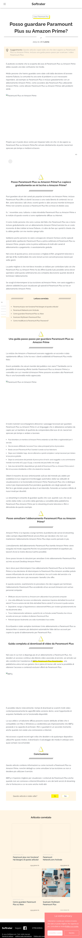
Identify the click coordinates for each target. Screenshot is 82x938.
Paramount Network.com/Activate (26, 310)
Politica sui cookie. (72, 926)
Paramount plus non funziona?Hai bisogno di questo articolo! (35, 307)
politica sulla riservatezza (23, 936)
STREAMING (37, 928)
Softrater (38, 4)
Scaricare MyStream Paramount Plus (27, 317)
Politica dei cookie (40, 936)
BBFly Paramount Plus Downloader (48, 661)
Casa (35, 16)
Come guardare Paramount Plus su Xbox (28, 314)
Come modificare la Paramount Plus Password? (31, 321)
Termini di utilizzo (7, 936)
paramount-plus (18, 854)
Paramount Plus (43, 16)
